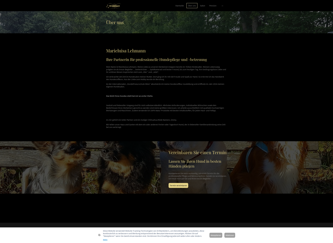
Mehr (105, 239)
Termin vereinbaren (178, 185)
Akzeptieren (216, 235)
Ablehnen (230, 235)
